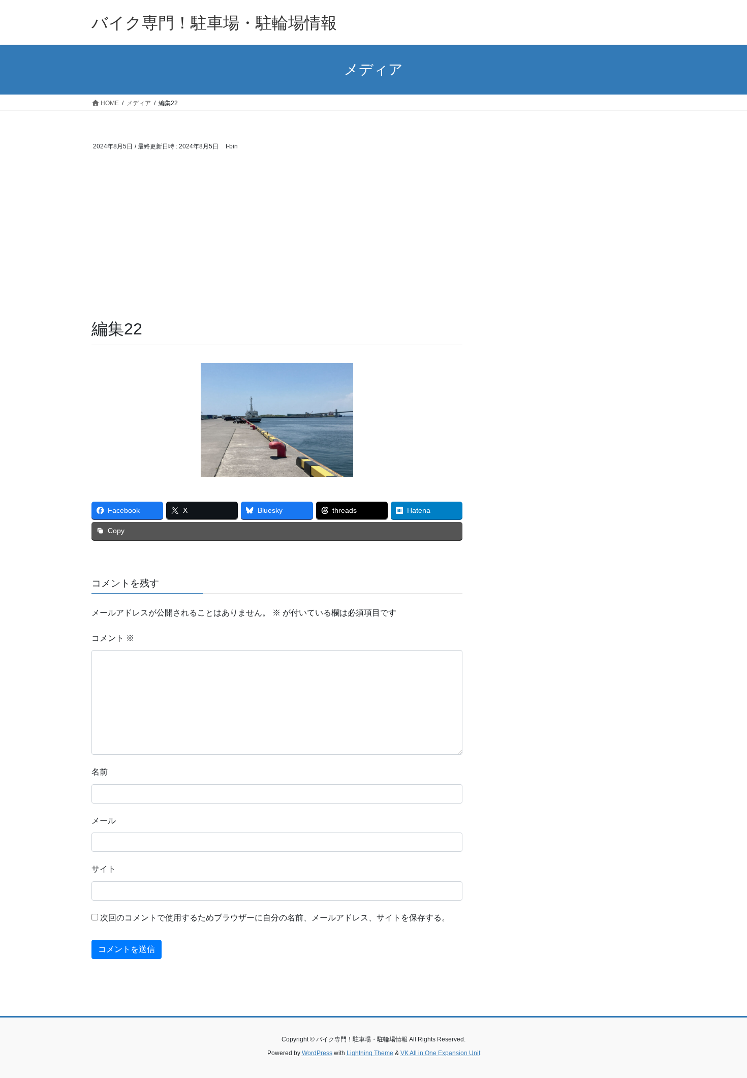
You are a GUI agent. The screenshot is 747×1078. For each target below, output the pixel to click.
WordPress (317, 1053)
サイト (103, 869)
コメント (112, 638)
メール (103, 820)
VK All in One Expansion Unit (440, 1053)
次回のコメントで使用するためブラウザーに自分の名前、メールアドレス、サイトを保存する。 (275, 917)
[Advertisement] (276, 241)
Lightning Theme (370, 1053)
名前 (99, 771)
